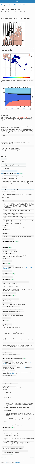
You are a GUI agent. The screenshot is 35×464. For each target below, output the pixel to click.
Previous (3, 457)
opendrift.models (14, 4)
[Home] (1, 4)
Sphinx (6, 462)
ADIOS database (23, 367)
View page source (31, 5)
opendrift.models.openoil (22, 4)
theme (10, 462)
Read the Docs (17, 462)
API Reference (5, 4)
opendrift (9, 4)
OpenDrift (18, 1)
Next (32, 457)
